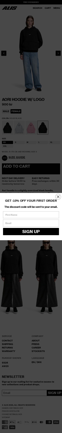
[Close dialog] (58, 196)
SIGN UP (31, 231)
